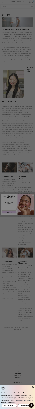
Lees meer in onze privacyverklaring (25, 400)
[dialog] (17, 397)
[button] (17, 402)
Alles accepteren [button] (9, 405)
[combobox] (33, 387)
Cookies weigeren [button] (25, 405)
